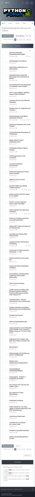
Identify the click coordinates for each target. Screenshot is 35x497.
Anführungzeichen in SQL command (17, 156)
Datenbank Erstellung (16, 400)
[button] (13, 39)
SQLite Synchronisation (16, 283)
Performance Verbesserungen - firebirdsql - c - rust (19, 251)
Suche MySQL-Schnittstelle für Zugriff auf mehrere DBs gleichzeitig (19, 275)
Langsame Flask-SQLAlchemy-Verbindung (19, 242)
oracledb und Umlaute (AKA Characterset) (18, 235)
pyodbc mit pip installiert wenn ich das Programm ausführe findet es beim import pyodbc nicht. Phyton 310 (19, 292)
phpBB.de (19, 495)
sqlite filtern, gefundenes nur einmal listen (18, 68)
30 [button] (27, 39)
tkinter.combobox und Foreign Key (19, 259)
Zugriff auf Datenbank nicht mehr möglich (19, 125)
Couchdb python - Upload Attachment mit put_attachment (19, 300)
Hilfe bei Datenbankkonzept (18, 321)
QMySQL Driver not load (17, 179)
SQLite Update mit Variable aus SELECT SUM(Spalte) (19, 354)
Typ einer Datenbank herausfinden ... (15, 164)
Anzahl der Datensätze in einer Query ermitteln (19, 172)
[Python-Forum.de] (17, 12)
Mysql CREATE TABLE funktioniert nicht (16, 141)
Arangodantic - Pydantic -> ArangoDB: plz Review (17, 377)
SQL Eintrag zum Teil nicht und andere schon (19, 385)
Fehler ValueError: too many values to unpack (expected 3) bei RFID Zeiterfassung (20, 408)
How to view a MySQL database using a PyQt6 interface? (19, 93)
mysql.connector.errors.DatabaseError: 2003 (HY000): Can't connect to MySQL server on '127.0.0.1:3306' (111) (21, 330)
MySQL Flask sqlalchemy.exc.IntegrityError (18, 362)
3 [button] (19, 39)
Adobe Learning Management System (18, 437)
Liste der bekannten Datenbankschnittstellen (17, 53)
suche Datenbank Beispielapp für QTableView (19, 133)
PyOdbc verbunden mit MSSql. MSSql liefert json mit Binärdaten (19, 308)
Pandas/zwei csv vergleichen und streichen (20, 109)
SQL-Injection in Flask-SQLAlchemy (16, 393)
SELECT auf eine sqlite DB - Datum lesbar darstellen (18, 203)
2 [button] (17, 39)
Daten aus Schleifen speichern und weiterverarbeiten (19, 219)
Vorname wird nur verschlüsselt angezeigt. (19, 101)
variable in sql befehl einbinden (19, 430)
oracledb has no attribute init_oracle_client (17, 423)
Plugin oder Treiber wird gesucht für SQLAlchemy (19, 227)
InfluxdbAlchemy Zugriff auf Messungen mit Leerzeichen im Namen (19, 76)
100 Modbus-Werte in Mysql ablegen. (18, 149)
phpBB (9, 493)
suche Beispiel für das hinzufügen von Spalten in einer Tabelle (20, 85)
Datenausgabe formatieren (18, 61)
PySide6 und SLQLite (16, 315)
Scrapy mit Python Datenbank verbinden (18, 266)
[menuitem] (7, 2)
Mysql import (13, 347)
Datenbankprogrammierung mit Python (16, 29)
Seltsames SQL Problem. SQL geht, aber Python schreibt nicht (19, 340)
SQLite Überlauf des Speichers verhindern (19, 210)
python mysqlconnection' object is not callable (19, 195)
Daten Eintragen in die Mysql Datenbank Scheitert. (18, 117)
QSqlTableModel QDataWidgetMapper (16, 370)
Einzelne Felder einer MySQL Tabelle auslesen (18, 186)
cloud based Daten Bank (17, 416)
